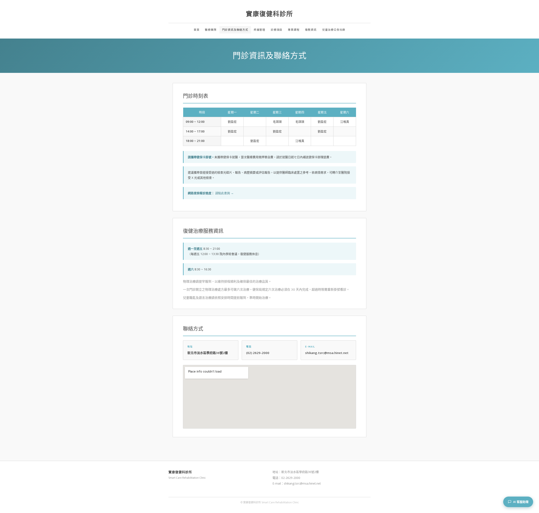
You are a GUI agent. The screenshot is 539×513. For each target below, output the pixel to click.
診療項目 (276, 29)
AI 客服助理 (520, 502)
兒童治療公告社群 (333, 29)
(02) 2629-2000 (257, 353)
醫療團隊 (210, 29)
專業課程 (293, 29)
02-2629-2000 (290, 478)
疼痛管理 (259, 29)
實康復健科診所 (269, 13)
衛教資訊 (311, 29)
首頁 (197, 29)
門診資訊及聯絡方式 (235, 29)
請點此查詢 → (224, 193)
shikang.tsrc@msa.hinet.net (326, 353)
